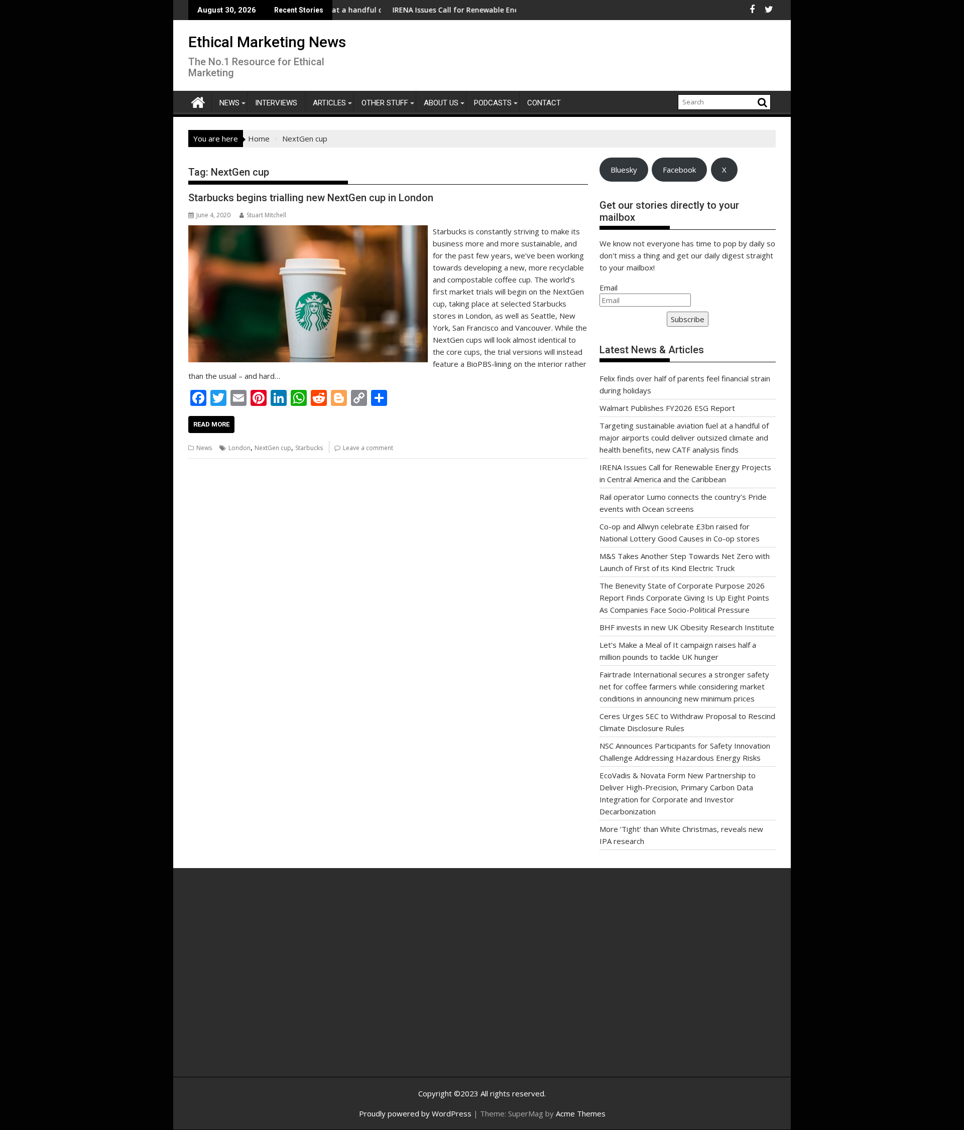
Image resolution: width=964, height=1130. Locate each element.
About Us (441, 102)
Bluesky (624, 170)
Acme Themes (581, 1113)
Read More (211, 424)
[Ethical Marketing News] (198, 101)
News (229, 102)
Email (608, 287)
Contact (544, 102)
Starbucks (309, 448)
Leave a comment (368, 448)
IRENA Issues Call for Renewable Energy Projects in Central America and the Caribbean (505, 10)
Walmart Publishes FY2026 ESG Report (667, 408)
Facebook (679, 170)
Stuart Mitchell (266, 215)
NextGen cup (273, 448)
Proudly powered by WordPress (415, 1113)
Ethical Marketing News (267, 42)
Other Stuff (385, 102)
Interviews (276, 102)
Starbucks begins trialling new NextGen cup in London (310, 198)
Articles (329, 102)
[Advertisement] (283, 983)
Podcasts (493, 102)
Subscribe (687, 319)
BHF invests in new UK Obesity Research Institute (686, 627)
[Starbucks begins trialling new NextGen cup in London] (308, 231)
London (239, 448)
